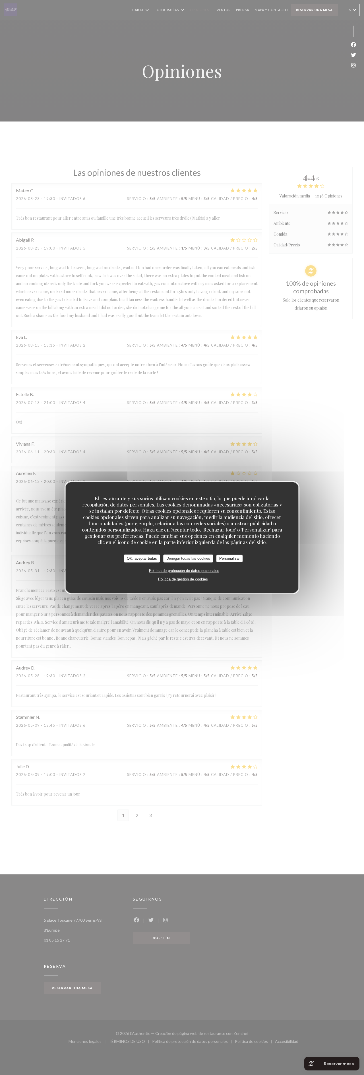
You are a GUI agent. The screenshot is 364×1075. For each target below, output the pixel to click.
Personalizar (229, 558)
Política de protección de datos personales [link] (184, 570)
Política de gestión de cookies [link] (183, 579)
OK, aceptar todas (142, 558)
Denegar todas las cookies (188, 558)
